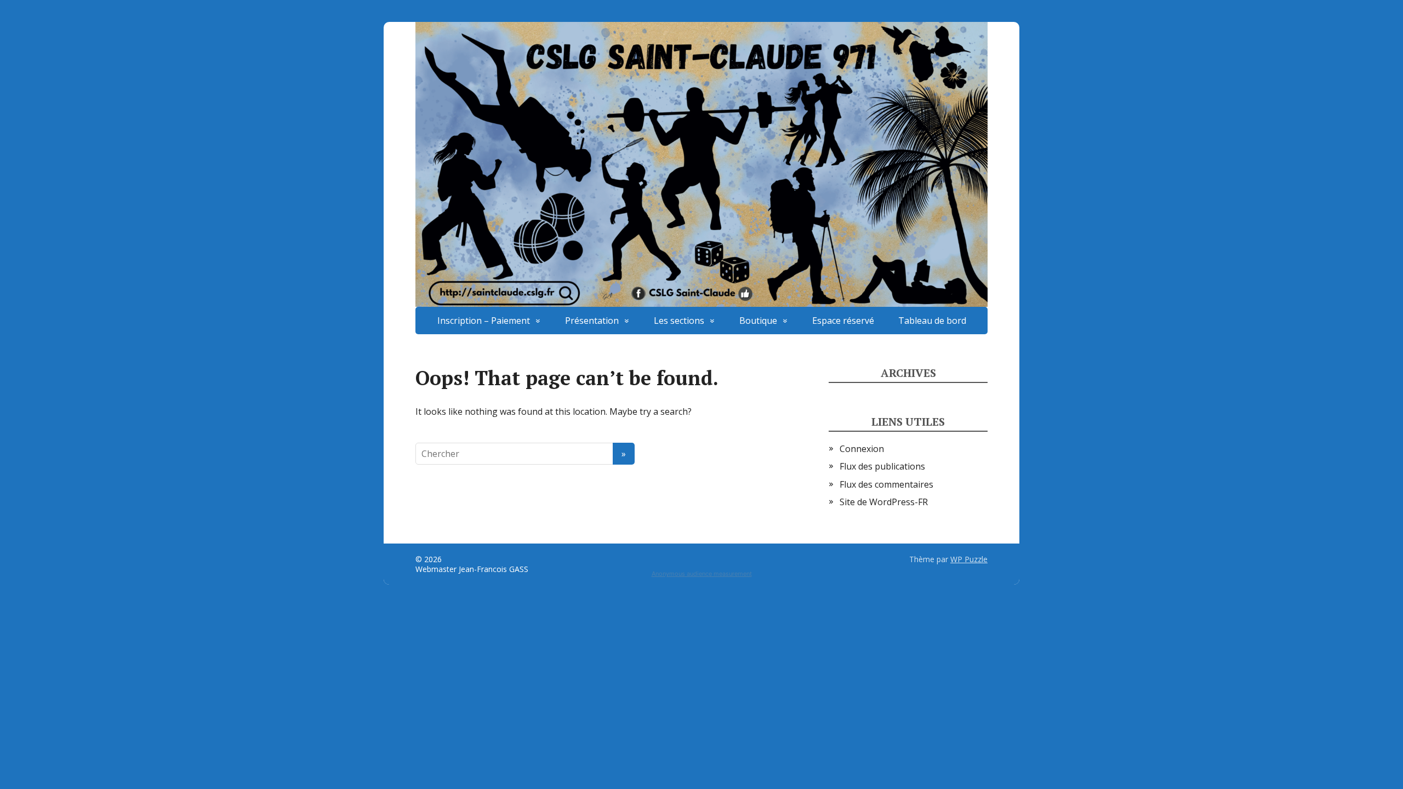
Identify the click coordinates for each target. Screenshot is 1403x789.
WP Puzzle (969, 559)
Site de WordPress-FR (884, 502)
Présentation (592, 321)
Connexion (862, 449)
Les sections (679, 321)
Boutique (758, 321)
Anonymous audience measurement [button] (702, 574)
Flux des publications (882, 466)
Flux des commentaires (886, 484)
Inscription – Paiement (483, 321)
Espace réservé (843, 321)
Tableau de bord (932, 321)
